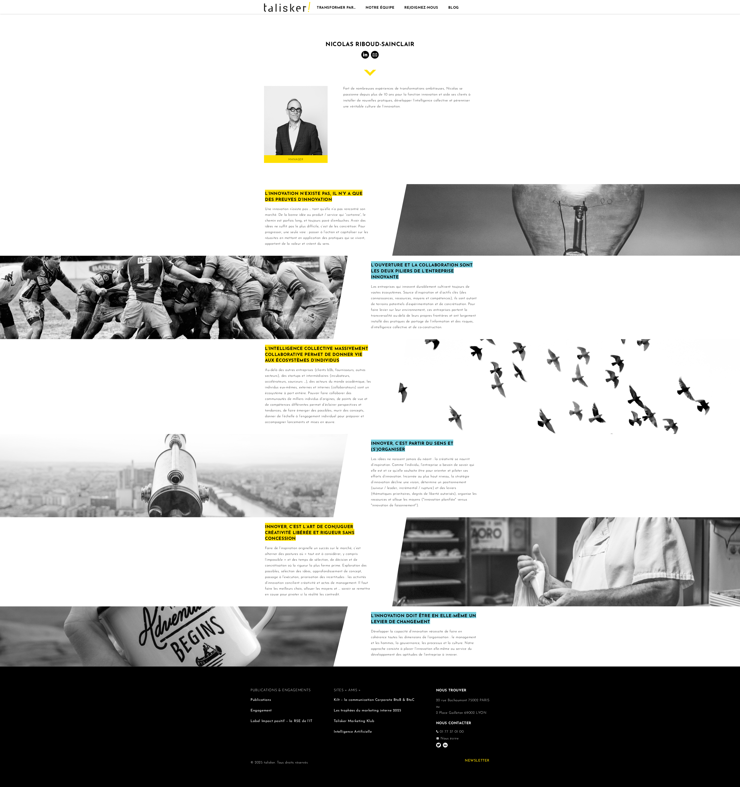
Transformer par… (336, 6)
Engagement (261, 709)
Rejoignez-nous (421, 6)
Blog (453, 6)
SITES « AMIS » (347, 689)
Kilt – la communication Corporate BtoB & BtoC (374, 699)
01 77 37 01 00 (451, 731)
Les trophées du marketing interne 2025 (367, 709)
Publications (261, 699)
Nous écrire (449, 738)
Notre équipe (380, 6)
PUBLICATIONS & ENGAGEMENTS (281, 689)
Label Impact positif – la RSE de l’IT (281, 720)
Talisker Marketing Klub (354, 720)
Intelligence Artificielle (353, 731)
